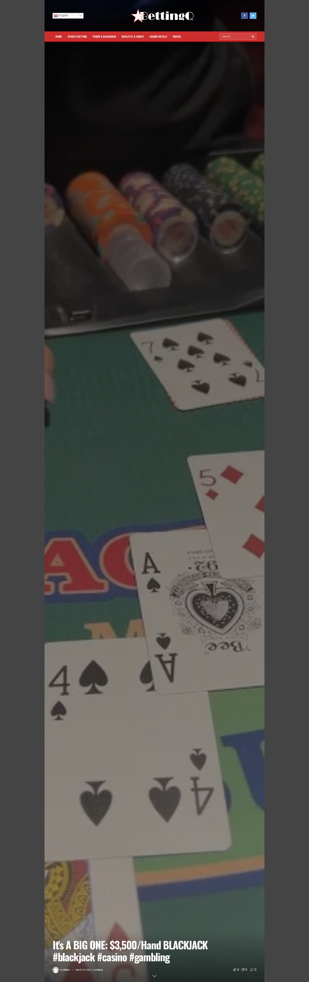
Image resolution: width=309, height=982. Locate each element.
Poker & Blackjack (104, 36)
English (63, 15)
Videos (177, 36)
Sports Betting (77, 36)
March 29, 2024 (83, 969)
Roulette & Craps (133, 36)
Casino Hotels (158, 36)
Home (58, 36)
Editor (66, 969)
